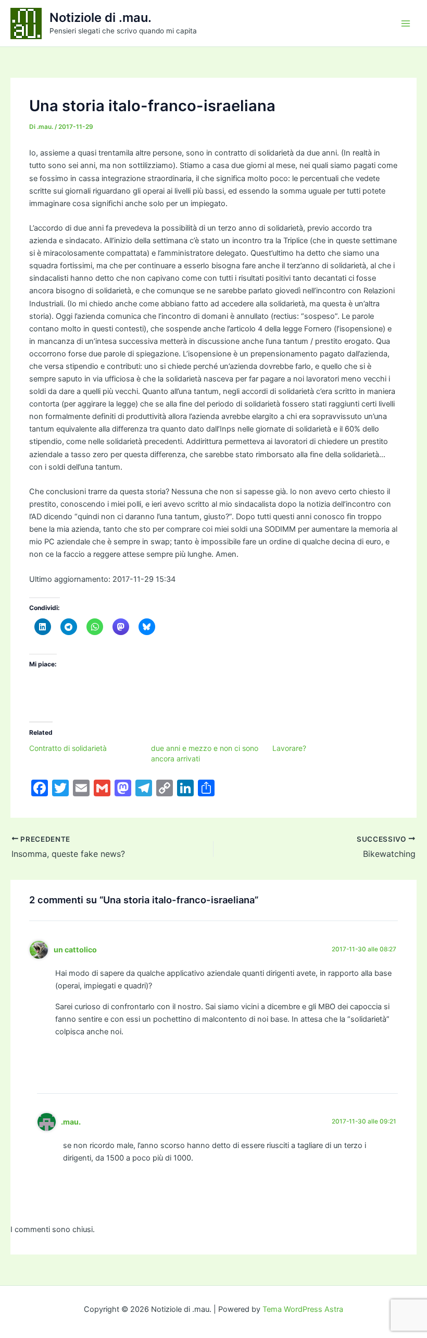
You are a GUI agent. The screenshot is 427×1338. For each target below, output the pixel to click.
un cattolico (75, 949)
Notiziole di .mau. (100, 17)
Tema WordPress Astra (302, 1309)
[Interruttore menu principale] (406, 23)
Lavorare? (289, 748)
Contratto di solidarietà (68, 748)
